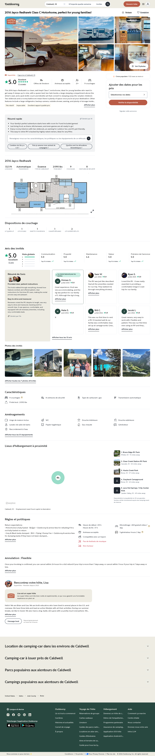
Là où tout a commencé (65, 713)
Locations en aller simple (90, 731)
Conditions (69, 754)
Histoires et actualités (64, 722)
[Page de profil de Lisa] (8, 583)
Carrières (59, 718)
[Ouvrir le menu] (146, 4)
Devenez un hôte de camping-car (117, 713)
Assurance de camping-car (114, 727)
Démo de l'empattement (113, 718)
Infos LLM (132, 731)
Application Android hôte (114, 736)
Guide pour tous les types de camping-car (97, 745)
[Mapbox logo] (11, 503)
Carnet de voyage (62, 727)
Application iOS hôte (112, 731)
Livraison (83, 722)
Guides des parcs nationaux (91, 727)
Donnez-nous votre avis (138, 727)
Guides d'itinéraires (87, 736)
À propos (59, 731)
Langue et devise (17, 709)
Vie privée (79, 754)
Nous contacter (134, 722)
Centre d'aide (133, 718)
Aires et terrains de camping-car (92, 740)
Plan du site (111, 754)
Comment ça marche (137, 713)
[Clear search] (64, 4)
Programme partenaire (113, 722)
